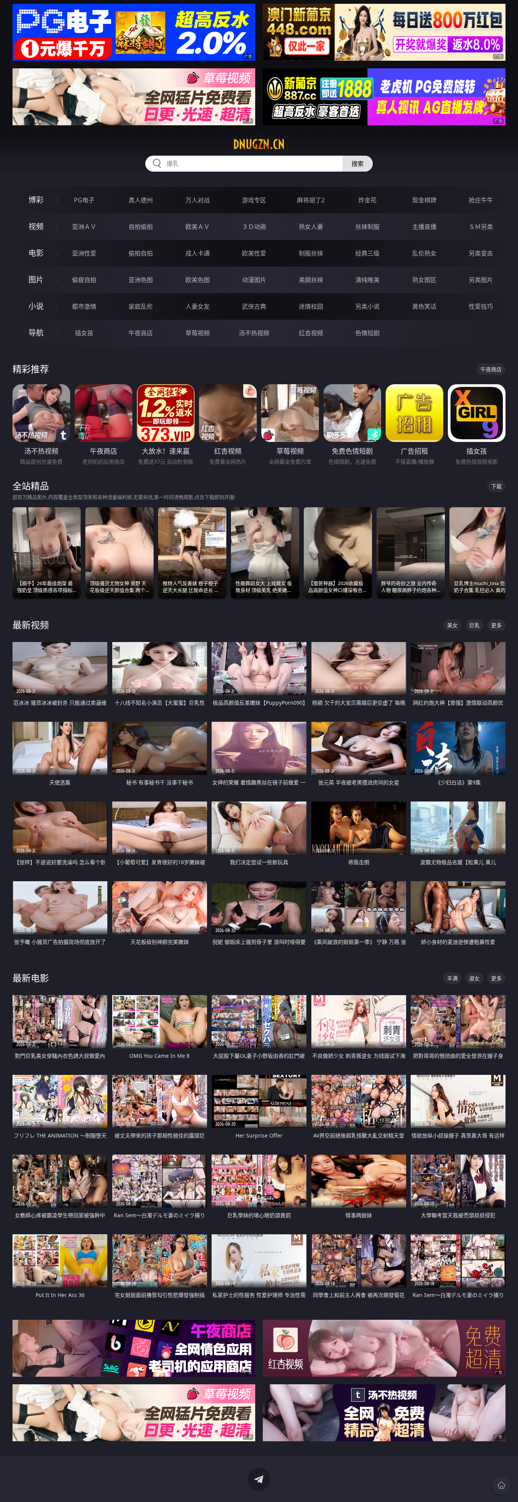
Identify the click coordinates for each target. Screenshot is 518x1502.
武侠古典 (254, 306)
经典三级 (367, 253)
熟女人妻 (311, 226)
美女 (452, 625)
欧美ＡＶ (197, 226)
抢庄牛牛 (481, 200)
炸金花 (367, 200)
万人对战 (197, 200)
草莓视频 (197, 333)
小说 (36, 306)
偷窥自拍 (84, 280)
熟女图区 (424, 280)
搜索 (358, 163)
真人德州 (141, 200)
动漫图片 (254, 280)
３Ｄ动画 (254, 226)
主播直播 (424, 226)
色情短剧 (367, 333)
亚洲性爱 (84, 253)
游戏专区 (254, 200)
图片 (36, 280)
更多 (496, 625)
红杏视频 (311, 333)
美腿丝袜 (311, 280)
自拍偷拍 (141, 226)
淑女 (474, 978)
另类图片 (481, 280)
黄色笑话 (424, 306)
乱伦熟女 (424, 253)
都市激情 (84, 306)
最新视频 (31, 624)
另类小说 (367, 306)
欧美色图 (197, 280)
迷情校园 (311, 306)
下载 (496, 486)
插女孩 (84, 333)
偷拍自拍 (141, 253)
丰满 (452, 978)
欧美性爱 (254, 253)
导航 (36, 333)
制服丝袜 (311, 253)
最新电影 (31, 978)
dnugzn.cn (259, 144)
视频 (36, 226)
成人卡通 (197, 253)
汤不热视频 (254, 333)
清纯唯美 (367, 280)
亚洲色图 (141, 280)
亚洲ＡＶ (84, 226)
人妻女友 (197, 306)
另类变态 (481, 253)
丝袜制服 (367, 226)
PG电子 (84, 200)
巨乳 (474, 625)
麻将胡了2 (311, 200)
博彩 (36, 200)
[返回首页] (501, 1485)
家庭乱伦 (141, 306)
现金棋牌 (424, 200)
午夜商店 (141, 333)
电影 (36, 253)
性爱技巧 (481, 306)
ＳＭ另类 (481, 226)
